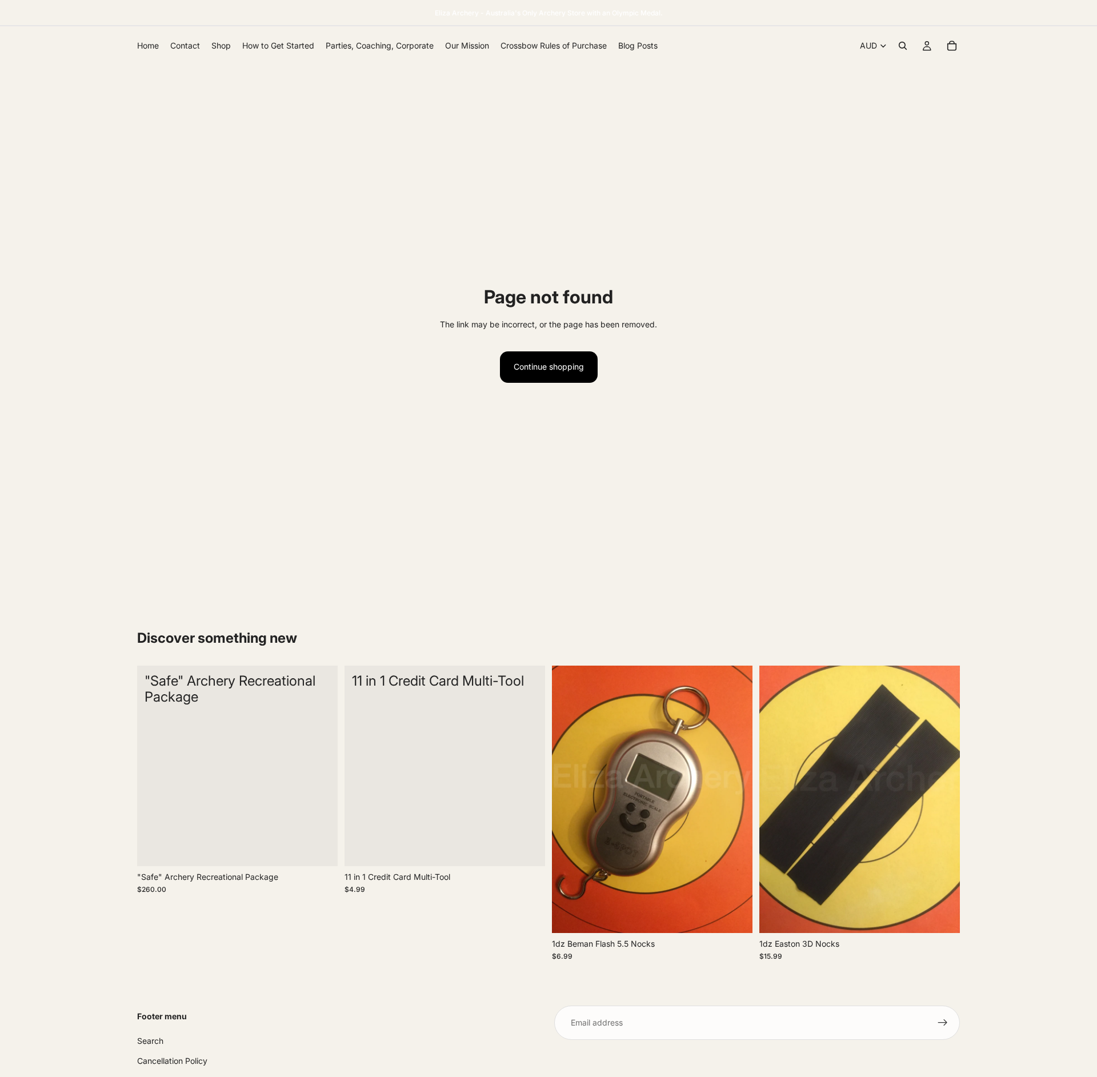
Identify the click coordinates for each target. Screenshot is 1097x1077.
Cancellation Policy (172, 1060)
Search (150, 1041)
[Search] (902, 45)
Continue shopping (549, 366)
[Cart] (951, 45)
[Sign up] (943, 1023)
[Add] (320, 848)
